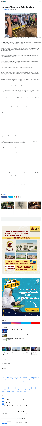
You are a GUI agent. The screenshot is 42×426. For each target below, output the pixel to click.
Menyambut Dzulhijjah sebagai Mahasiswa (15, 352)
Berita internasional (9, 379)
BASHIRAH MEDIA (24, 422)
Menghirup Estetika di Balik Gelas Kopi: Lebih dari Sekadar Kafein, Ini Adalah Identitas (34, 211)
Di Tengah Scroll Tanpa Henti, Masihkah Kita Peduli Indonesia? (7, 210)
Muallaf (21, 391)
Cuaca (18, 391)
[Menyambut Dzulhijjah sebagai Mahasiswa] (16, 349)
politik (29, 391)
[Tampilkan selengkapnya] (20, 197)
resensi (3, 379)
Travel (17, 377)
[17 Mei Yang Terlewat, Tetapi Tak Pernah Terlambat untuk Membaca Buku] (35, 349)
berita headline (26, 379)
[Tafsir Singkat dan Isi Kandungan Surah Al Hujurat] (4, 339)
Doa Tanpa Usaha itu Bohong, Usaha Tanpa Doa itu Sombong (17, 334)
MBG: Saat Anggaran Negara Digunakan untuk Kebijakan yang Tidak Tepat (6, 353)
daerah (25, 391)
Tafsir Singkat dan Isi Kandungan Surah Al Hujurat (15, 338)
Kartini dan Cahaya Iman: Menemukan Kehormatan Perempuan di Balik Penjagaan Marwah (20, 211)
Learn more (9, 421)
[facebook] (6, 323)
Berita (14, 379)
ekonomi (31, 379)
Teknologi (8, 391)
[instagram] (16, 323)
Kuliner (30, 377)
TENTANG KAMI (18, 424)
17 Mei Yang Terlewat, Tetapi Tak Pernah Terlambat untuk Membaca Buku (35, 353)
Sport (14, 377)
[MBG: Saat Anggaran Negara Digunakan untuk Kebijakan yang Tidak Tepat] (6, 349)
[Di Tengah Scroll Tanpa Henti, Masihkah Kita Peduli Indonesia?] (7, 205)
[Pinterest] (16, 197)
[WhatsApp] (14, 197)
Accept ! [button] (4, 423)
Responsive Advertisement (21, 218)
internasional (13, 391)
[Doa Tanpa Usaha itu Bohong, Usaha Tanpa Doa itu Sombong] (4, 335)
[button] (1, 1)
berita (3, 377)
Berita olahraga (37, 379)
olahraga (37, 377)
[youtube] (35, 323)
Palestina (3, 391)
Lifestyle (10, 377)
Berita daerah (25, 377)
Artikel (7, 377)
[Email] (18, 197)
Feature (4, 194)
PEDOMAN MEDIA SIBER (26, 424)
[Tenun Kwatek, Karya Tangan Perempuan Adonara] (4, 331)
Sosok (18, 379)
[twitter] (26, 323)
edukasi (21, 379)
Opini (21, 377)
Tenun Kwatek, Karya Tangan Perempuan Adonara (15, 329)
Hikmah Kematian (6, 402)
